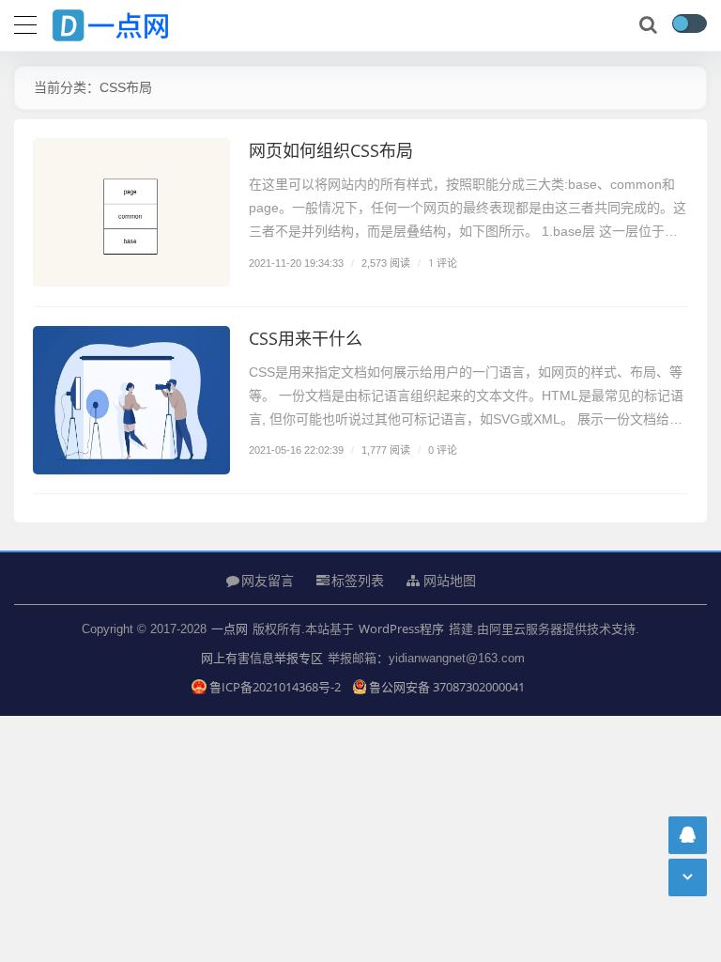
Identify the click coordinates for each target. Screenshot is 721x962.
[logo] (127, 21)
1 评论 (442, 263)
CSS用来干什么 (305, 338)
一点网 (229, 628)
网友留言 (267, 580)
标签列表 (357, 580)
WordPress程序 (401, 628)
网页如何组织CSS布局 (331, 150)
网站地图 (448, 580)
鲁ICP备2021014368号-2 (276, 686)
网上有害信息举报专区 (262, 657)
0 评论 (442, 449)
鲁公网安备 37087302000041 (447, 686)
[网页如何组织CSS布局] (131, 212)
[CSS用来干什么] (131, 400)
